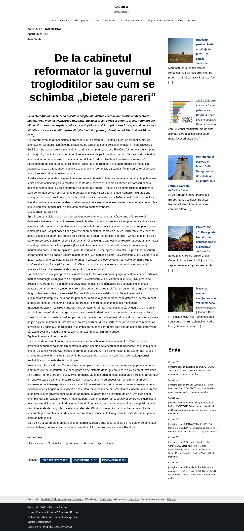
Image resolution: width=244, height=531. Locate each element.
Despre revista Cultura (160, 20)
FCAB (191, 20)
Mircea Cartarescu (114, 460)
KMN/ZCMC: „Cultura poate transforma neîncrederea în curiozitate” (206, 237)
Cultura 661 (173, 437)
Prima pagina (81, 20)
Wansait (171, 499)
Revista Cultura (207, 119)
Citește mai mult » (189, 374)
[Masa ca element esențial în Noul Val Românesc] (180, 311)
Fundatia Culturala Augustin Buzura (62, 499)
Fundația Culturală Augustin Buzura (57, 512)
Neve (38, 526)
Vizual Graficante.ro (39, 521)
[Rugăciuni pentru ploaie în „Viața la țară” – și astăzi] (180, 62)
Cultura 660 (173, 462)
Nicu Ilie (203, 63)
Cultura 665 (173, 362)
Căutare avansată (59, 20)
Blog (180, 20)
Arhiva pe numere (131, 20)
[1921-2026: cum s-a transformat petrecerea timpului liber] (180, 123)
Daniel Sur (205, 251)
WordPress (66, 526)
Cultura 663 (173, 398)
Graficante (106, 499)
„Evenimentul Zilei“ (85, 460)
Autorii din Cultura (105, 20)
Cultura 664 (173, 380)
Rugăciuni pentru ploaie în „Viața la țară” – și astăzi (204, 49)
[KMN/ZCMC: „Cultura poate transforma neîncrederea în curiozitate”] (180, 250)
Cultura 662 (173, 419)
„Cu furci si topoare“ (55, 460)
